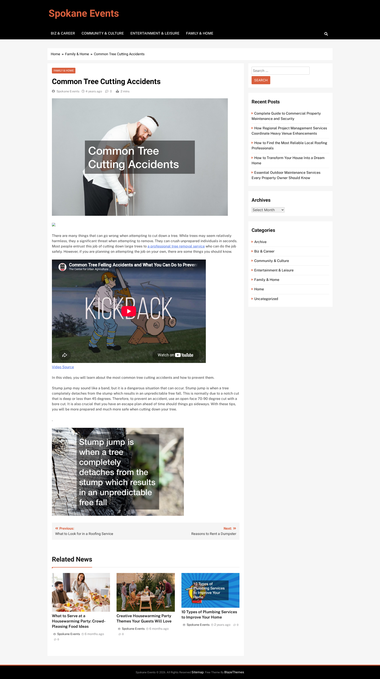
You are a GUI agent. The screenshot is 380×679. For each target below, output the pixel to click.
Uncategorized (266, 299)
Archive (260, 242)
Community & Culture (103, 33)
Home (259, 289)
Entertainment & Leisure (154, 33)
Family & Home (199, 33)
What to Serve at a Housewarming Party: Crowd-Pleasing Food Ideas (79, 621)
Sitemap (198, 672)
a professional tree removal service (176, 246)
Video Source (63, 367)
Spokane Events (84, 13)
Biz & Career (63, 33)
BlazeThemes (234, 672)
